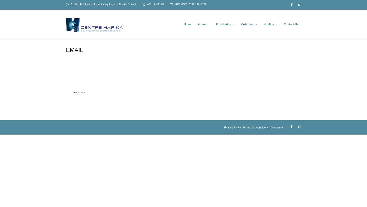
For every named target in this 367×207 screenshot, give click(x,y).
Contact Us (291, 24)
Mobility (268, 24)
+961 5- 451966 (155, 4)
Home (187, 24)
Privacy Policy (232, 127)
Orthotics (247, 24)
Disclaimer (276, 127)
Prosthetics (223, 24)
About (202, 24)
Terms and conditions (256, 127)
